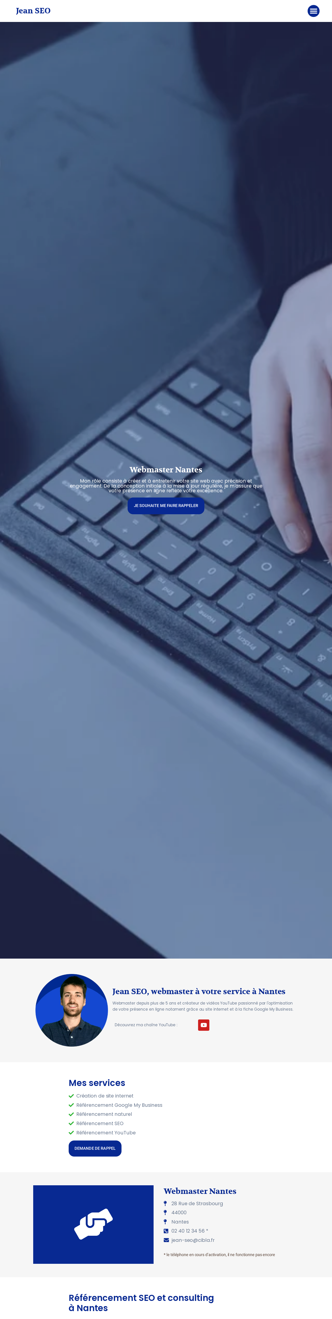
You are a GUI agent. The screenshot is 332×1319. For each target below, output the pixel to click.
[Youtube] (203, 1025)
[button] (314, 11)
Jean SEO (33, 11)
